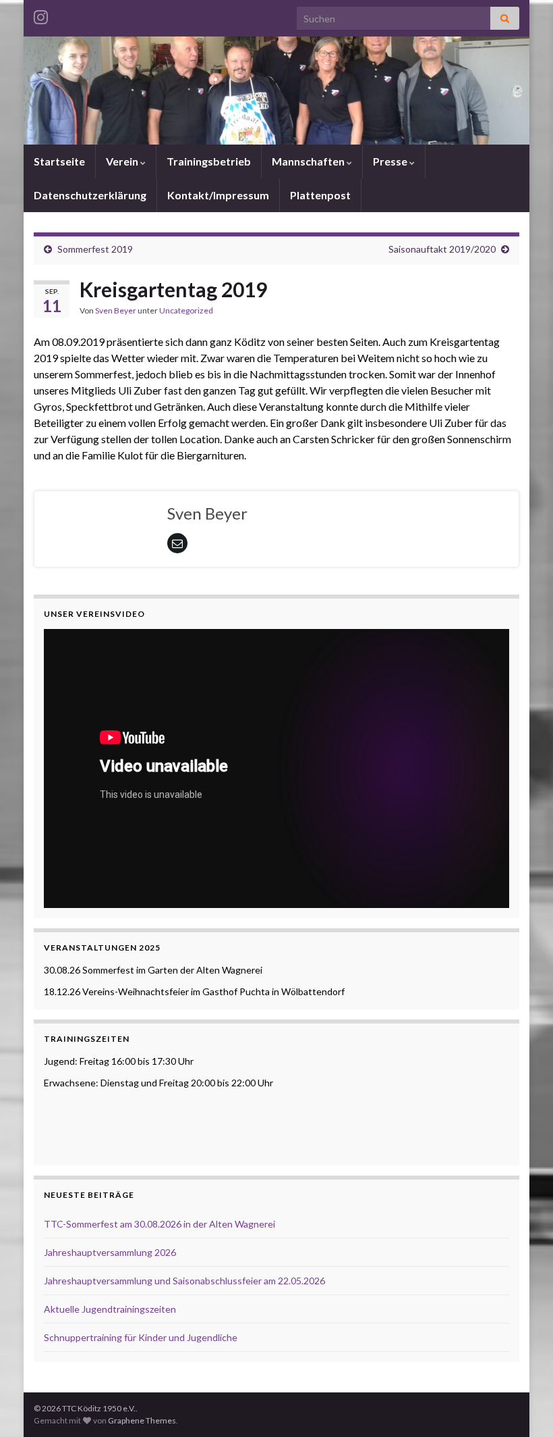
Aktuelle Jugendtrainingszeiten (110, 1309)
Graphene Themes (142, 1420)
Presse (391, 161)
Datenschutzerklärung (90, 194)
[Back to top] (523, 1406)
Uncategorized (186, 310)
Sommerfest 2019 (95, 249)
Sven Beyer (115, 310)
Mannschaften (309, 161)
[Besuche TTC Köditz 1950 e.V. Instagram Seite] (41, 14)
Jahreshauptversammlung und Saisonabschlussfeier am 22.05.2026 (184, 1280)
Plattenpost (320, 194)
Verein (123, 161)
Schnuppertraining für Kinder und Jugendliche (140, 1337)
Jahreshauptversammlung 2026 (110, 1252)
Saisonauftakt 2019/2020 (442, 249)
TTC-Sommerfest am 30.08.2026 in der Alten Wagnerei (159, 1224)
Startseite (59, 161)
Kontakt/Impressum (218, 194)
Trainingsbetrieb (209, 161)
